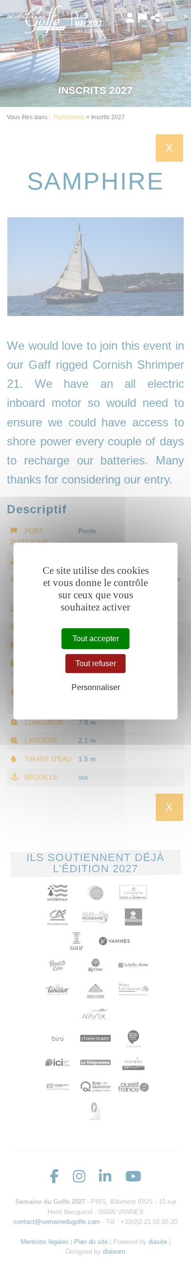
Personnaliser (96, 688)
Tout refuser (95, 663)
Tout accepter (95, 638)
